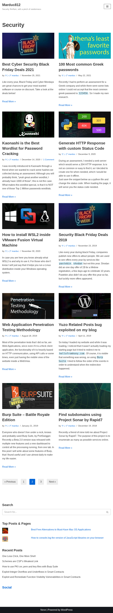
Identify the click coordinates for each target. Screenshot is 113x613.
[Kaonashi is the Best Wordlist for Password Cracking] (28, 125)
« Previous (10, 481)
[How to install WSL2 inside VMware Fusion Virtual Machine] (28, 216)
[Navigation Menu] (107, 6)
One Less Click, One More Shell (19, 556)
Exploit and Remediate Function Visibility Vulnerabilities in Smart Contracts (41, 577)
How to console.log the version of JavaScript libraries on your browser (67, 538)
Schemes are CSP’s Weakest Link (20, 561)
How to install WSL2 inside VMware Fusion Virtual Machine (26, 240)
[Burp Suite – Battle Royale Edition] (28, 396)
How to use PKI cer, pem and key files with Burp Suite (30, 566)
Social (7, 587)
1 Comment (48, 159)
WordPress (67, 610)
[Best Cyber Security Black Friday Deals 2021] (28, 46)
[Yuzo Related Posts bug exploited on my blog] (85, 306)
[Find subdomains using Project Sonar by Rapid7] (85, 396)
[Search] (107, 512)
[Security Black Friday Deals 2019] (85, 216)
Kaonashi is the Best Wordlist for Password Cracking (22, 148)
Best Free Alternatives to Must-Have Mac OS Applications (61, 529)
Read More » (9, 101)
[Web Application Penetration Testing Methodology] (28, 306)
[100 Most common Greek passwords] (85, 46)
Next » (52, 481)
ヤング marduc (12, 75)
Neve (43, 610)
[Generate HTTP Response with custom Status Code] (85, 125)
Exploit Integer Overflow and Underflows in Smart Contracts (33, 572)
